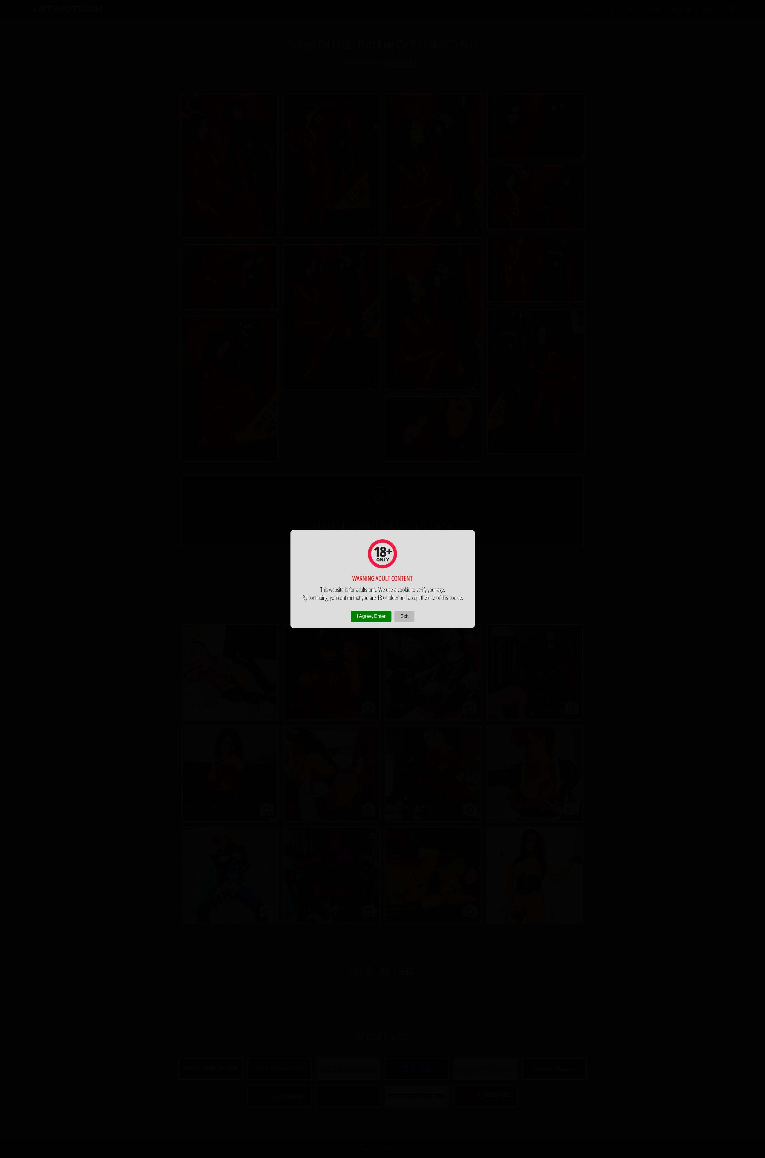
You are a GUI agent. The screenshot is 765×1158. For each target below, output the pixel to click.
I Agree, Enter (371, 616)
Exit (404, 616)
